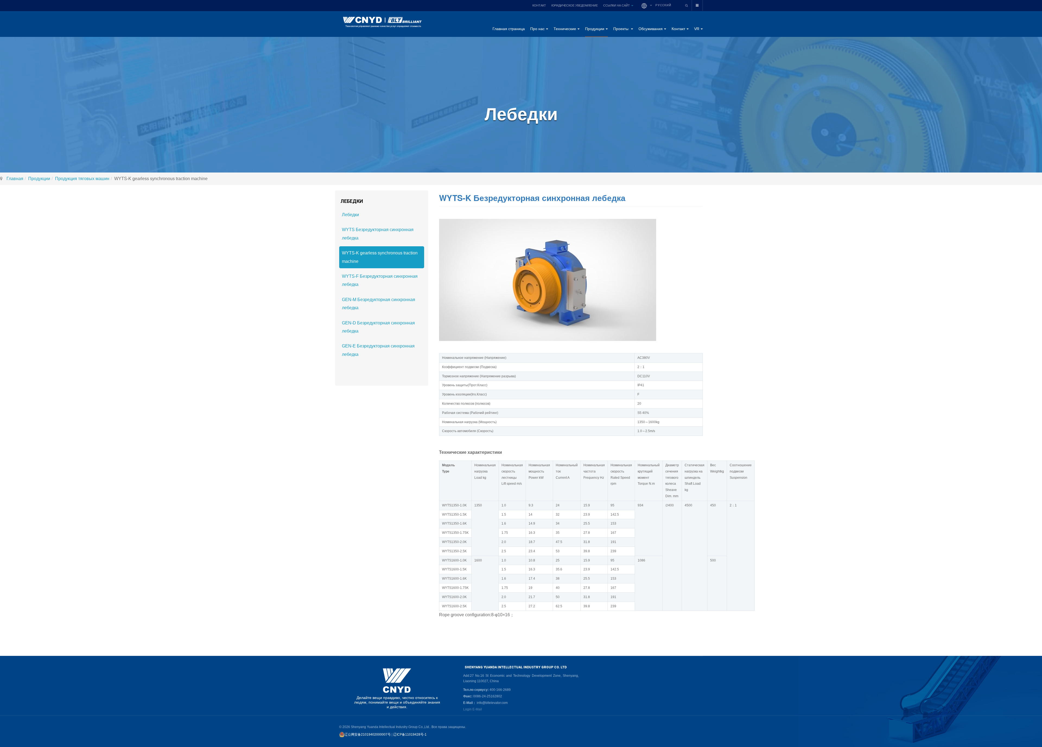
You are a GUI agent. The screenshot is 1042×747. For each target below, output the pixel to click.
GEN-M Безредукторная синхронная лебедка (378, 303)
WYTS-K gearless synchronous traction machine (380, 257)
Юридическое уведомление (574, 5)
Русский (662, 5)
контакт (539, 5)
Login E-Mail (472, 709)
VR (696, 29)
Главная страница (509, 29)
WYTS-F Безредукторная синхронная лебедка (380, 280)
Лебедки (350, 214)
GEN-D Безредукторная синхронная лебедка (378, 327)
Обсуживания (650, 29)
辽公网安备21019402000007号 (368, 734)
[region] (397, 689)
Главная (15, 178)
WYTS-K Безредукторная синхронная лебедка (532, 197)
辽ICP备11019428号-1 (410, 734)
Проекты (621, 29)
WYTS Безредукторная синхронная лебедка (378, 233)
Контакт (678, 29)
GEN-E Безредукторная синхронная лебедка (378, 350)
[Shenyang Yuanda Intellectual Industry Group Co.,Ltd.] (381, 23)
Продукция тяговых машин (82, 178)
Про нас (537, 29)
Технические (565, 29)
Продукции (594, 29)
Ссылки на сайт (617, 5)
